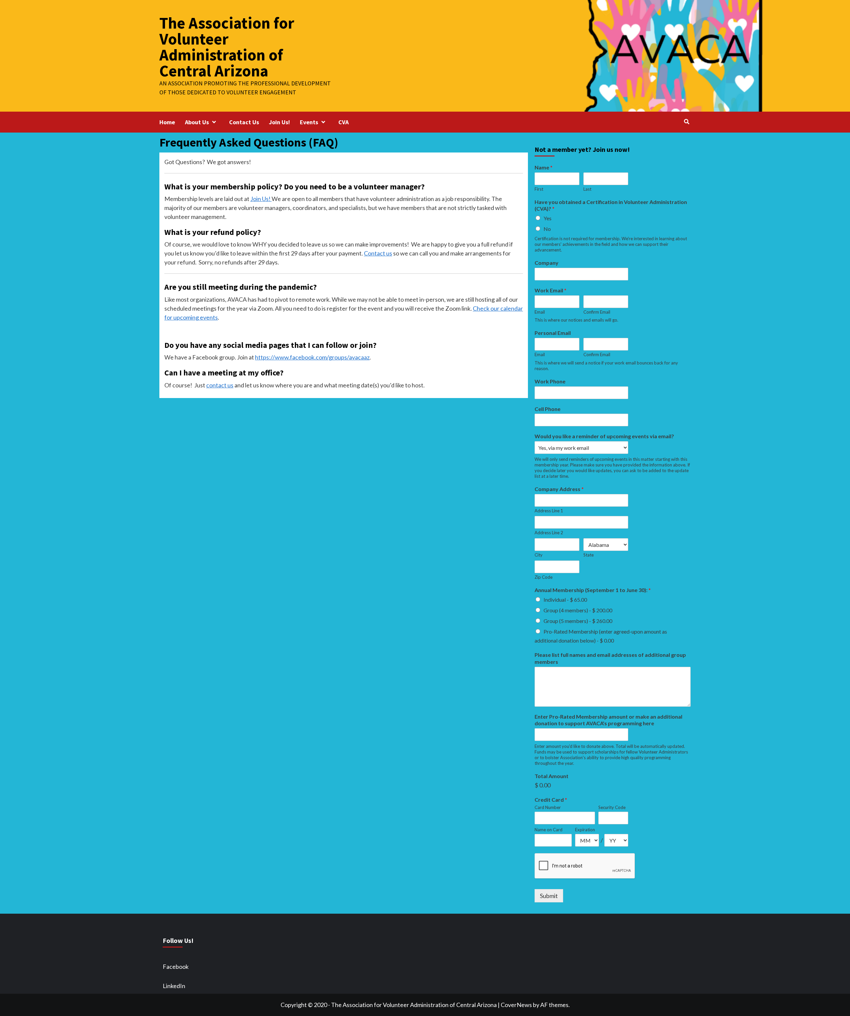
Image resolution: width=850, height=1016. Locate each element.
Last (587, 189)
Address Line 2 (549, 532)
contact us (219, 385)
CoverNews (516, 1004)
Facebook (176, 966)
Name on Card (548, 829)
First (539, 189)
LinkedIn (174, 985)
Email (540, 312)
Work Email (550, 290)
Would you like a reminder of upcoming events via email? (604, 436)
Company (546, 262)
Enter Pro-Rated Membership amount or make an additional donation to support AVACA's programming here (608, 720)
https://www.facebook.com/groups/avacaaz (312, 357)
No (547, 229)
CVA (343, 122)
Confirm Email (596, 312)
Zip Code (543, 577)
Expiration (585, 829)
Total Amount (551, 776)
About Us (197, 122)
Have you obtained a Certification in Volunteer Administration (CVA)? (611, 205)
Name (543, 167)
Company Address (559, 489)
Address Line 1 (549, 510)
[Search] (686, 121)
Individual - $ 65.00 (565, 599)
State (588, 555)
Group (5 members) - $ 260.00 (578, 621)
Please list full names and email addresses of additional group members (610, 658)
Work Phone (550, 381)
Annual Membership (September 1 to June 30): (593, 590)
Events (309, 122)
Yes (548, 218)
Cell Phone (547, 409)
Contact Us (244, 122)
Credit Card (551, 799)
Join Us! (279, 122)
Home (167, 122)
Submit (549, 895)
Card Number (548, 807)
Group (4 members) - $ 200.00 (578, 610)
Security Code (612, 807)
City (539, 555)
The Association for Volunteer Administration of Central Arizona (226, 47)
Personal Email (553, 333)
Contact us (378, 253)
